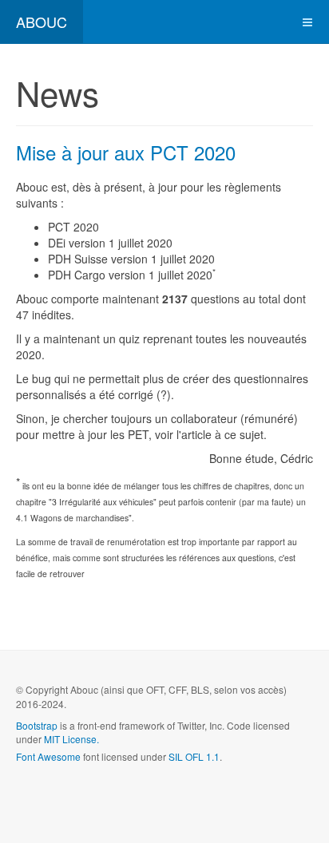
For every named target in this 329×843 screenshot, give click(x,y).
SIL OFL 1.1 (194, 756)
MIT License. (71, 739)
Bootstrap (36, 725)
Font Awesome (48, 756)
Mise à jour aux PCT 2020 (126, 152)
